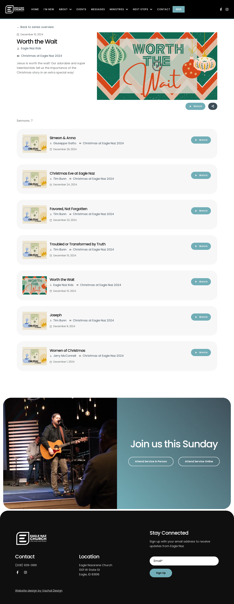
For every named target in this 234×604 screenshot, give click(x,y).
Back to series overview (37, 27)
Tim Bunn (59, 179)
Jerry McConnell (64, 356)
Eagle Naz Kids (31, 48)
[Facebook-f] (221, 9)
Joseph (56, 315)
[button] (179, 9)
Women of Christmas (67, 350)
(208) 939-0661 (26, 565)
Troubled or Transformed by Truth (78, 244)
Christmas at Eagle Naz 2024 (41, 56)
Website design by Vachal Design (38, 591)
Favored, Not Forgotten (68, 208)
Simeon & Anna (62, 137)
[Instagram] (227, 9)
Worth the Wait (62, 279)
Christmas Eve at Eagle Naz (72, 173)
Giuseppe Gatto (64, 143)
